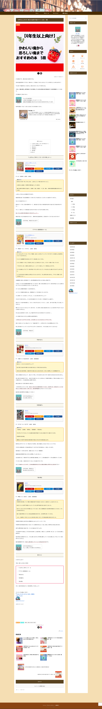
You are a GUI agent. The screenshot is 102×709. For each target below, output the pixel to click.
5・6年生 (22, 622)
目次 (38, 141)
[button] (41, 73)
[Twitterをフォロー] (38, 627)
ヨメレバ (29, 164)
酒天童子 (26, 410)
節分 (26, 622)
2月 (35, 622)
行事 (32, 622)
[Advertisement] (40, 130)
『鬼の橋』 (33, 150)
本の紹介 (18, 622)
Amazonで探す (39, 168)
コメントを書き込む (39, 686)
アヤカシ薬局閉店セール (29, 235)
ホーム (45, 705)
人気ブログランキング (20, 600)
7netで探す (58, 168)
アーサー (78, 33)
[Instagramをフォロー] (41, 627)
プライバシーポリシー (50, 705)
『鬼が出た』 (33, 147)
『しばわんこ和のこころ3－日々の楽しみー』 (40, 143)
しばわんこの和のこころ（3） (30, 162)
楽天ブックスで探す (30, 168)
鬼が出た (26, 345)
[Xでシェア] (38, 73)
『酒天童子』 (33, 148)
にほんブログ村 (19, 595)
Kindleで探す (48, 168)
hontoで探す (30, 243)
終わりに (33, 152)
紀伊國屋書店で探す (39, 243)
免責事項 (56, 705)
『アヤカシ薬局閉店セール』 (36, 145)
